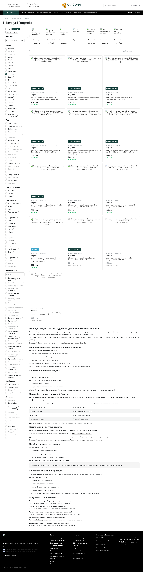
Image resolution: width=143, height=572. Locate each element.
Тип (7, 120)
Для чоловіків (54, 564)
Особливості (10, 381)
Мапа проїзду (123, 545)
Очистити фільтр (11, 32)
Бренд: (8, 29)
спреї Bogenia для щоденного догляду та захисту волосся (106, 437)
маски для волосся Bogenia (81, 434)
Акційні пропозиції (56, 538)
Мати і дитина (54, 548)
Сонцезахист (54, 551)
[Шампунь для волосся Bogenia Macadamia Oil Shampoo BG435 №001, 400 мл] (84, 73)
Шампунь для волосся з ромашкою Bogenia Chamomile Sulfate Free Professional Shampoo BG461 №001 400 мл (46, 260)
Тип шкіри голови (12, 187)
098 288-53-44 (14, 4)
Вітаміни (52, 561)
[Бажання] (122, 13)
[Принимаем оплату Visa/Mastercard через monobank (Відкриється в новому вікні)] (20, 549)
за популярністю (46, 51)
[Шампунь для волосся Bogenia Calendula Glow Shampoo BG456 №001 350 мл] (122, 181)
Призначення (11, 270)
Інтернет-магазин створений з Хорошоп (14, 567)
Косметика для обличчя (58, 540)
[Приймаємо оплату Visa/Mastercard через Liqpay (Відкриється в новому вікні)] (19, 551)
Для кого (9, 397)
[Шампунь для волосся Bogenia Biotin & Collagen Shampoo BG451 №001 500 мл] (47, 289)
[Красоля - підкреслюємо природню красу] (13, 537)
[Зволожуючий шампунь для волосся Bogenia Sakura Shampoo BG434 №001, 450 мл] (47, 126)
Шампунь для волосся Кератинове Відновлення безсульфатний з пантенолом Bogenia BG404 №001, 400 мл (84, 152)
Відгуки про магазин (90, 13)
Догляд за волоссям (56, 543)
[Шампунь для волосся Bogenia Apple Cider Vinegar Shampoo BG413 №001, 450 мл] (84, 181)
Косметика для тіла (56, 545)
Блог (61, 13)
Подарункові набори (57, 556)
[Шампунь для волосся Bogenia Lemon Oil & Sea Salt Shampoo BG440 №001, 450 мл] (47, 181)
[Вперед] (140, 36)
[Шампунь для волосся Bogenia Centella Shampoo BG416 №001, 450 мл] (122, 234)
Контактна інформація (73, 13)
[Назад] (29, 36)
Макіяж (52, 559)
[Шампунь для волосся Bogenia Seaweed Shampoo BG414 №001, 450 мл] (84, 234)
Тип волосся (10, 200)
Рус (138, 12)
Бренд (8, 45)
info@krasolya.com (14, 6)
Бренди (55, 13)
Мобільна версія (10, 555)
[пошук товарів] (123, 5)
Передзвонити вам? (102, 541)
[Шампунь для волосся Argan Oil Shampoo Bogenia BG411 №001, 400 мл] (122, 73)
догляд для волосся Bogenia (75, 343)
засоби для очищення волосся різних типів (86, 440)
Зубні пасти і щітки (56, 553)
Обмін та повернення (43, 13)
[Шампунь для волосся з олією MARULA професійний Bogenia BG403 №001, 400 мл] (47, 73)
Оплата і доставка (27, 13)
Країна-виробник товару (15, 408)
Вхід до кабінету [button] (78, 538)
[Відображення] (136, 51)
